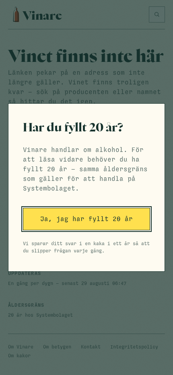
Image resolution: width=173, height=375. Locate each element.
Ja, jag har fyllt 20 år (86, 219)
